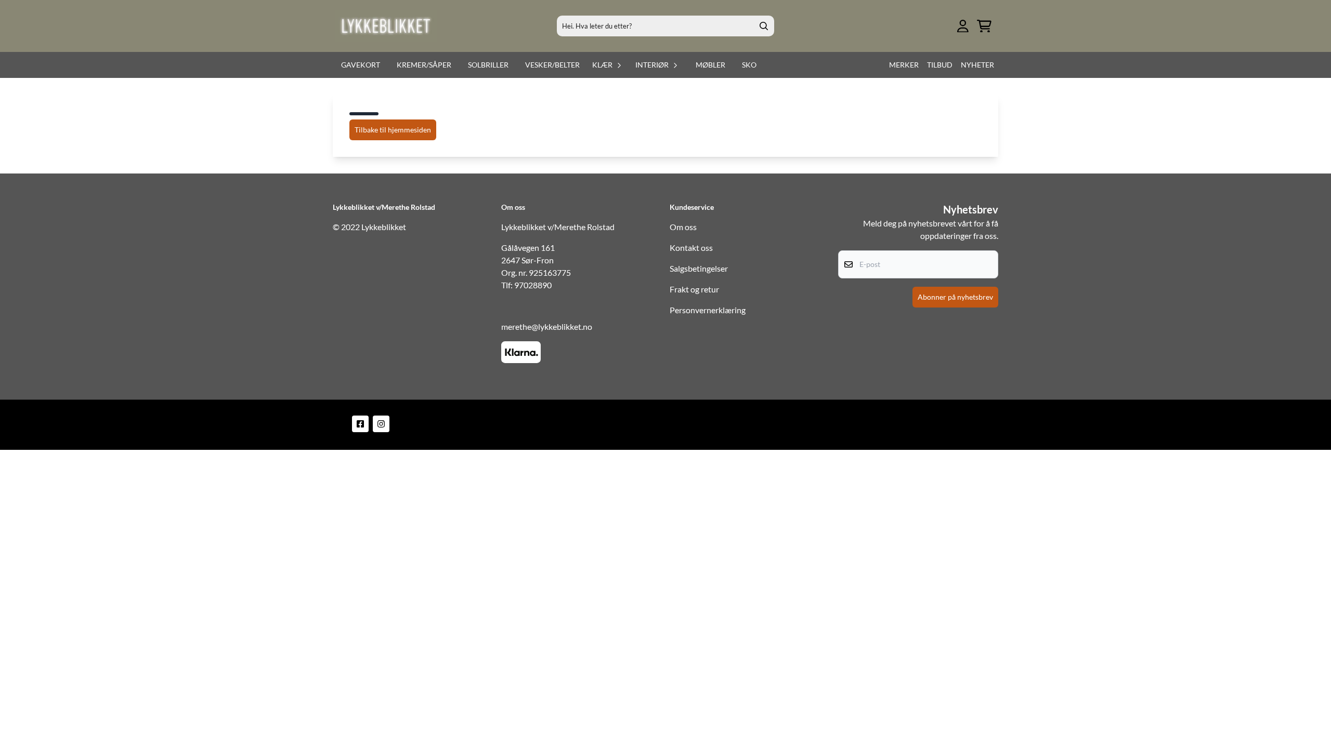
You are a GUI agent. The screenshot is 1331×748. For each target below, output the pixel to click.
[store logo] (386, 26)
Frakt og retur (694, 289)
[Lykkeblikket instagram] (381, 424)
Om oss (683, 227)
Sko (749, 64)
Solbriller (488, 64)
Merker (904, 64)
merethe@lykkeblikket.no (546, 326)
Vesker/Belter (552, 64)
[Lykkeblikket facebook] (360, 424)
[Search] (763, 26)
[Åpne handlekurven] (984, 26)
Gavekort (360, 64)
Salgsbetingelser (699, 268)
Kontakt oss (691, 247)
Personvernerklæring (708, 310)
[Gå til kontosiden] (963, 26)
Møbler (710, 64)
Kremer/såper (424, 64)
